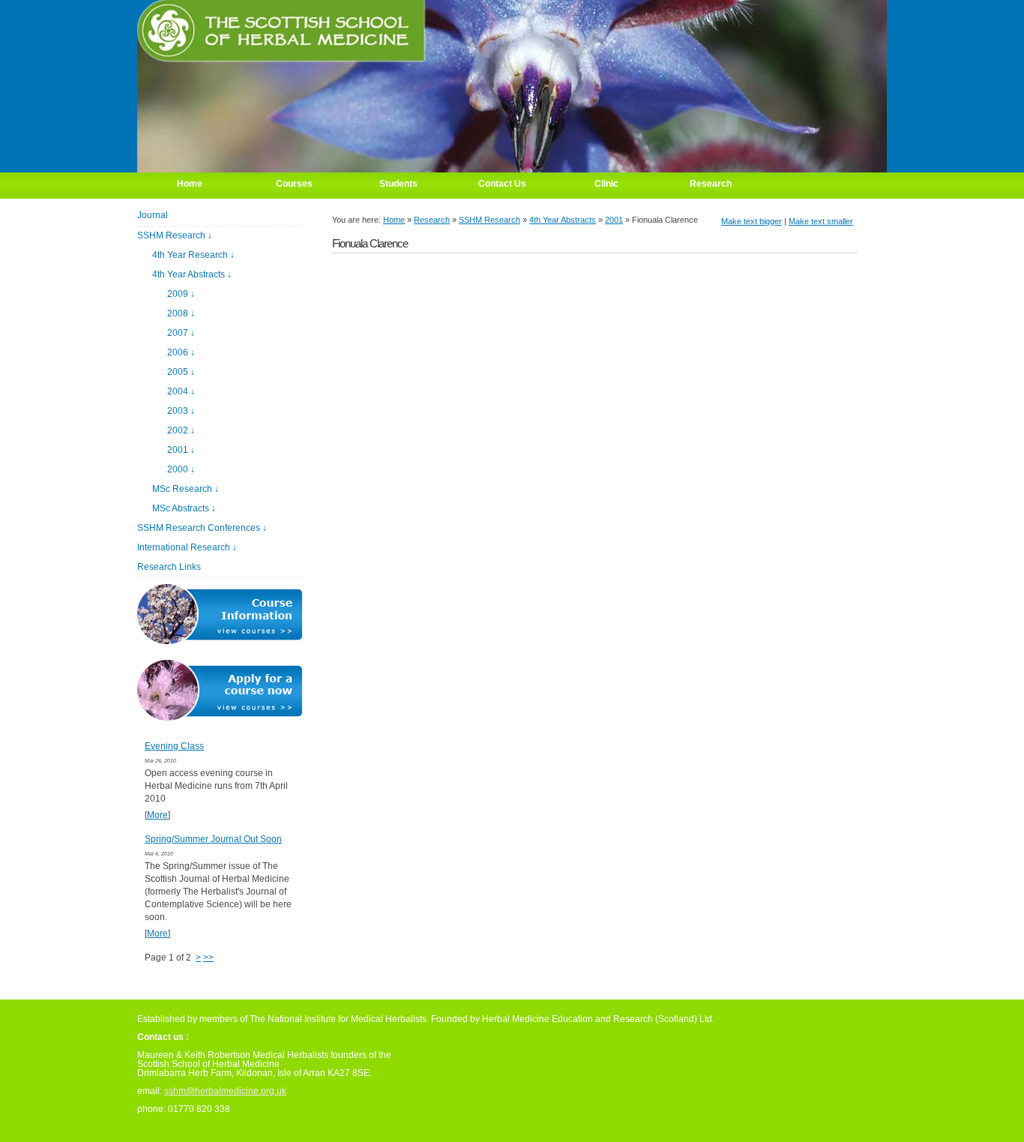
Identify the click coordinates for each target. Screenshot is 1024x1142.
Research (432, 219)
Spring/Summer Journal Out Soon (213, 839)
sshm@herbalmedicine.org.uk (225, 1091)
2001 (614, 219)
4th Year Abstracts (562, 219)
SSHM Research (489, 219)
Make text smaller (821, 221)
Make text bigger (751, 221)
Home (394, 219)
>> (208, 957)
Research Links (169, 567)
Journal (152, 215)
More (157, 815)
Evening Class (174, 746)
